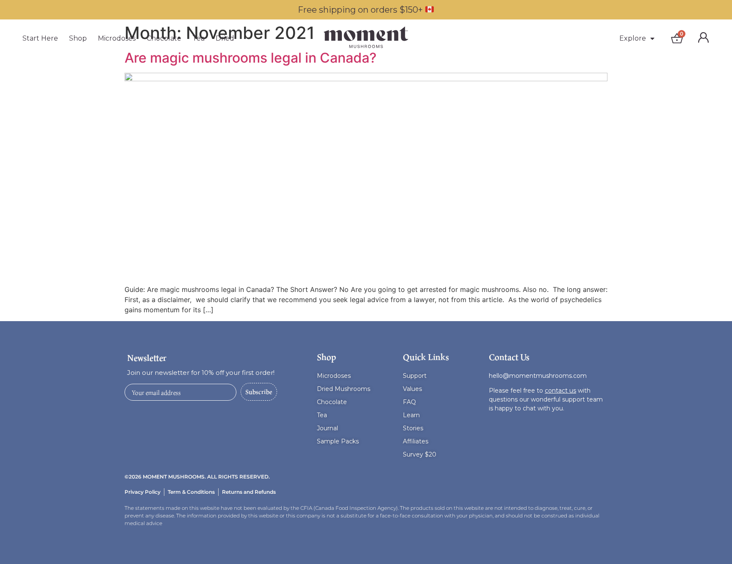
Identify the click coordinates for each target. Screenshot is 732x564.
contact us (560, 390)
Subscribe (258, 391)
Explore (632, 38)
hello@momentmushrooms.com (538, 376)
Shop (78, 38)
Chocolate (164, 38)
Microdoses (117, 38)
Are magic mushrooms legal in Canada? (251, 58)
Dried (225, 38)
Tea (198, 38)
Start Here (40, 38)
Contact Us (509, 357)
